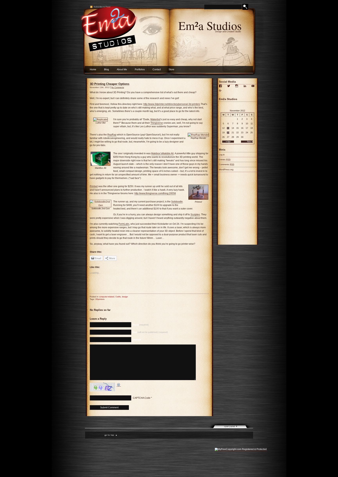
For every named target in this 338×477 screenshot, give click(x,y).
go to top (110, 435)
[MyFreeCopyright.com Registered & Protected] (241, 449)
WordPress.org (226, 169)
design (125, 297)
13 (228, 128)
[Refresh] (119, 385)
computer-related (106, 297)
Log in (222, 154)
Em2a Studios (228, 99)
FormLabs (124, 224)
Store (171, 69)
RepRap (111, 134)
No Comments (117, 87)
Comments (226, 164)
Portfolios (140, 69)
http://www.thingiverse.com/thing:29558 (155, 193)
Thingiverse (156, 123)
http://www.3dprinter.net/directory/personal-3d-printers (171, 104)
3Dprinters (99, 299)
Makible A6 (168, 153)
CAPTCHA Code (141, 398)
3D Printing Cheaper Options (109, 84)
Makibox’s (156, 153)
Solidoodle (177, 201)
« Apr (228, 142)
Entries (224, 159)
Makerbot (155, 119)
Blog (106, 69)
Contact (157, 69)
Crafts (118, 297)
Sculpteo (195, 214)
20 (228, 133)
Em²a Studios (210, 25)
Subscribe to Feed (102, 7)
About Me (122, 69)
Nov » (250, 142)
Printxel (94, 186)
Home (93, 69)
